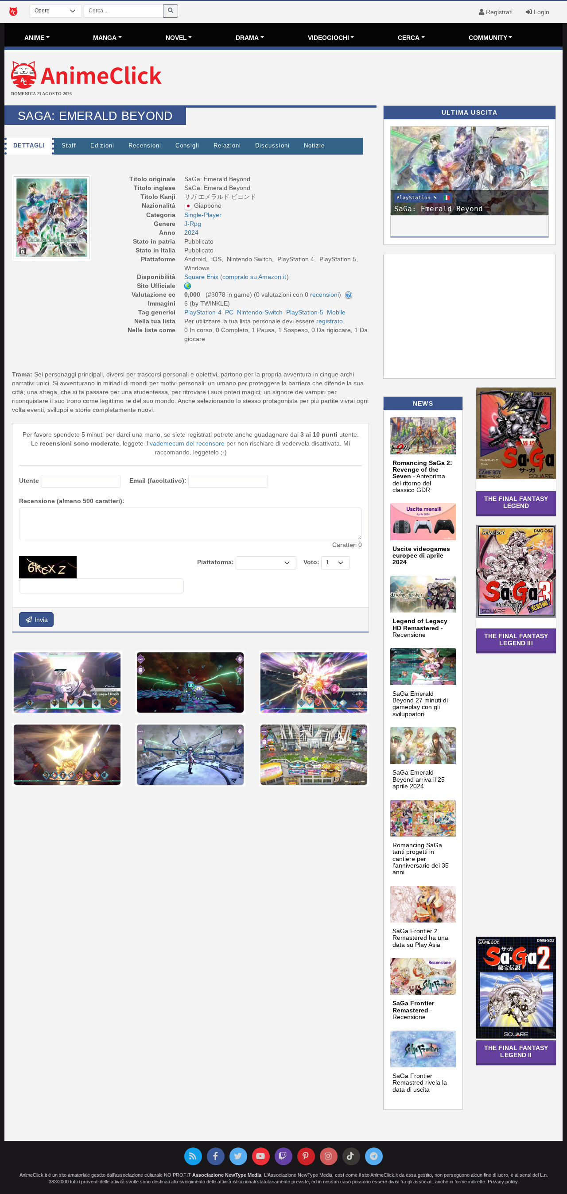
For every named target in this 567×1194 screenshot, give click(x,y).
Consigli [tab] (187, 146)
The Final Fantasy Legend (516, 502)
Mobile (336, 312)
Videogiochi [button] (328, 37)
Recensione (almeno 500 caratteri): (71, 500)
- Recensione (419, 627)
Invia (40, 619)
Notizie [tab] (314, 146)
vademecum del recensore (187, 443)
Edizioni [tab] (102, 146)
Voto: (311, 562)
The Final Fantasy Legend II (516, 1051)
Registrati (498, 12)
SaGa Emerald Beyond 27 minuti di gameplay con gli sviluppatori (420, 703)
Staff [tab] (69, 146)
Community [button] (488, 37)
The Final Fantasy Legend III (516, 639)
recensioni (324, 294)
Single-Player (202, 214)
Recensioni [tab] (144, 146)
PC (229, 312)
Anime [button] (34, 37)
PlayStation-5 (304, 312)
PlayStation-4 (202, 312)
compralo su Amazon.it (254, 276)
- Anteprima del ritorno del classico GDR (422, 476)
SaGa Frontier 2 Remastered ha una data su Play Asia (420, 937)
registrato (329, 321)
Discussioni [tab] (272, 146)
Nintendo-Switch (260, 312)
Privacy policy (502, 1181)
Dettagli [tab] (29, 146)
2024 (191, 232)
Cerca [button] (408, 37)
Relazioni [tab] (227, 146)
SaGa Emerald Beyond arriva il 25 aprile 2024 (418, 779)
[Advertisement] (376, 79)
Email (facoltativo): (157, 480)
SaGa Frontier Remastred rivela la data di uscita (419, 1082)
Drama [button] (247, 37)
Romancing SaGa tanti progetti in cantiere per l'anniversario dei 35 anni (420, 858)
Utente (29, 480)
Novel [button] (176, 37)
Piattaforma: (215, 562)
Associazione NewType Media (226, 1175)
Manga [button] (105, 37)
